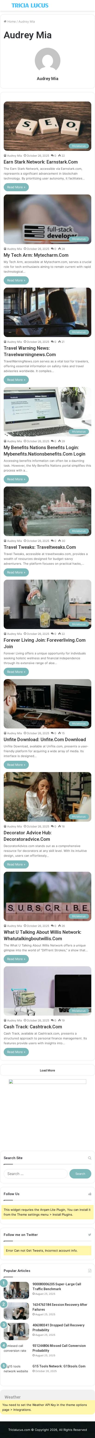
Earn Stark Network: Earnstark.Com (41, 162)
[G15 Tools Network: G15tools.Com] (16, 1372)
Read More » (16, 187)
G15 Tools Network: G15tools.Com (59, 1366)
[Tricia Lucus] (30, 5)
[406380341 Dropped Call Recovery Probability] (16, 1331)
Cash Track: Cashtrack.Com (33, 1026)
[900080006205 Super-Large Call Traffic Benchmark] (16, 1290)
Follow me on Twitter (21, 1235)
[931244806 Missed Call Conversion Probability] (16, 1352)
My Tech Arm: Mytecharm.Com (36, 255)
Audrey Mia (47, 78)
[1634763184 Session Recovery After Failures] (16, 1311)
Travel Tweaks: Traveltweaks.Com (40, 547)
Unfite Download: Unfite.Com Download (45, 739)
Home (11, 21)
